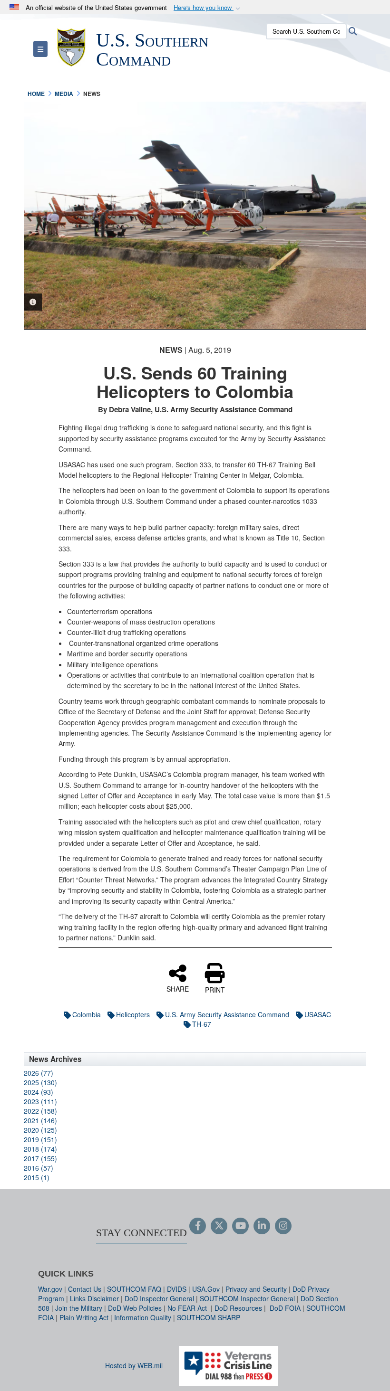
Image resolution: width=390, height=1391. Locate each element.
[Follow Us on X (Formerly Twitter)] (219, 1226)
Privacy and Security (256, 1289)
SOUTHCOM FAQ (134, 1289)
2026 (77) (38, 1073)
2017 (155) (40, 1158)
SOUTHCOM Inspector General (247, 1298)
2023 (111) (40, 1101)
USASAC (317, 1014)
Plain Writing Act (83, 1317)
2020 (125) (40, 1130)
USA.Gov (206, 1289)
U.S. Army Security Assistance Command (227, 1014)
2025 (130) (40, 1082)
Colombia (86, 1014)
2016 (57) (38, 1168)
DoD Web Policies (135, 1308)
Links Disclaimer (94, 1298)
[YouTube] (240, 1226)
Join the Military (78, 1308)
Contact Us (84, 1289)
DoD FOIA (285, 1308)
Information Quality (142, 1317)
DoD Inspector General (159, 1298)
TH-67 (201, 1024)
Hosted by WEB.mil (134, 1365)
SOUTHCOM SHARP (208, 1317)
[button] (208, 8)
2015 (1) (36, 1177)
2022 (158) (40, 1111)
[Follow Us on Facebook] (197, 1226)
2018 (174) (40, 1149)
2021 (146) (40, 1120)
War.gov (50, 1289)
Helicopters (133, 1014)
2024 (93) (38, 1092)
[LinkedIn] (262, 1226)
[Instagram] (283, 1226)
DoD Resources (238, 1308)
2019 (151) (40, 1139)
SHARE (177, 988)
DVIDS (176, 1289)
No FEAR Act (188, 1308)
